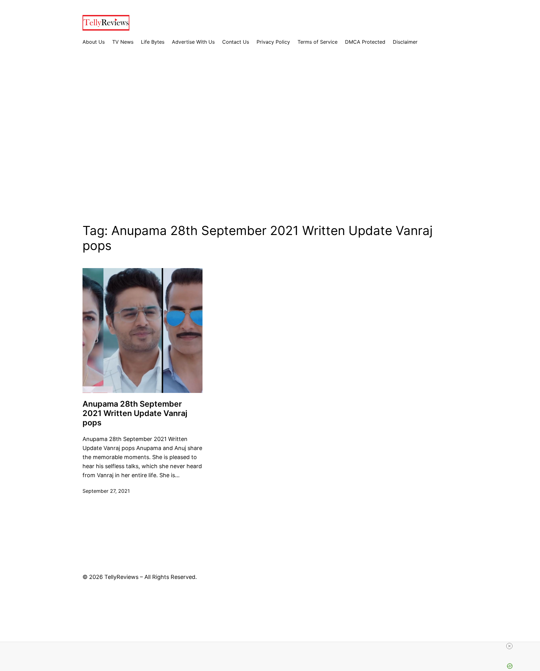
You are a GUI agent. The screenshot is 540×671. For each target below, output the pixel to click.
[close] (509, 646)
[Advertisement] (270, 139)
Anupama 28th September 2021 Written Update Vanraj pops (135, 413)
